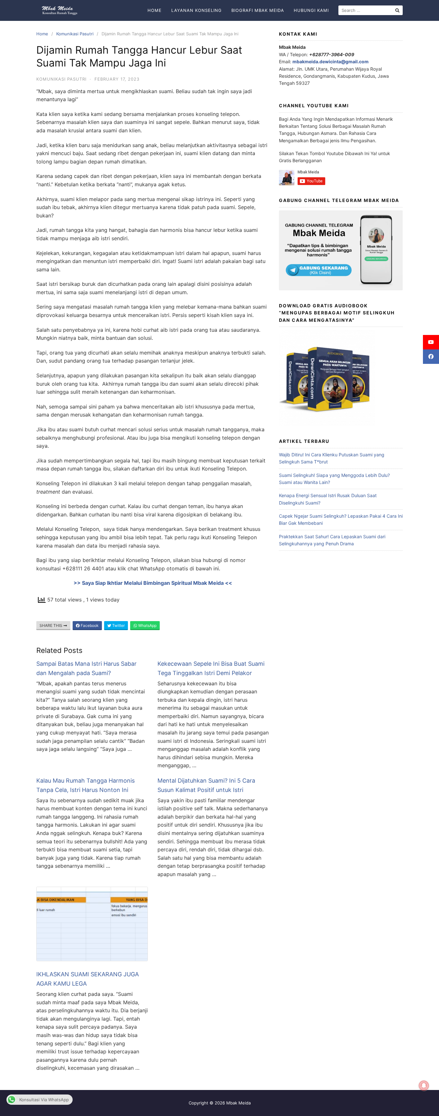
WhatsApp (147, 625)
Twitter (118, 625)
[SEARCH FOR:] (370, 10)
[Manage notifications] (424, 1086)
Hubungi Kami (311, 10)
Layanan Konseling (196, 10)
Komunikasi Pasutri (75, 33)
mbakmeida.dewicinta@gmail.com (330, 61)
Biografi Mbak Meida (257, 10)
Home (155, 10)
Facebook (89, 625)
